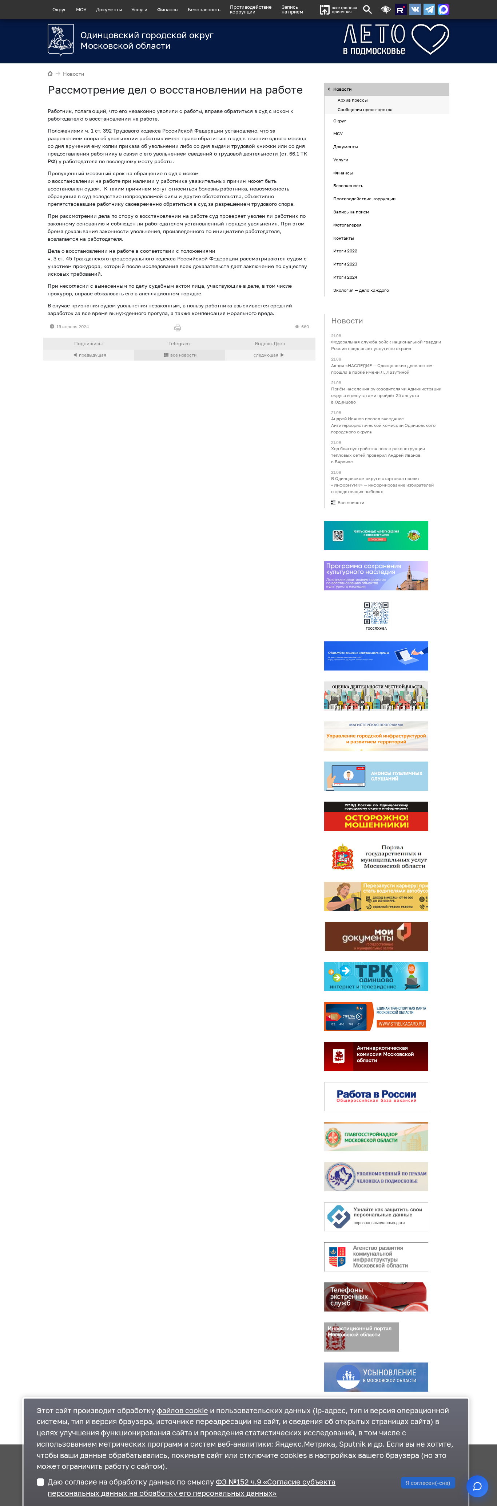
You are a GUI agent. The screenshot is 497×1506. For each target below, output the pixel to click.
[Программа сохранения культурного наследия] (376, 576)
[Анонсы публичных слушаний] (376, 776)
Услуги (139, 9)
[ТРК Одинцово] (376, 976)
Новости (73, 74)
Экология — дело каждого (361, 290)
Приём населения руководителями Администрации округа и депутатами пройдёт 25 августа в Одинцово (386, 395)
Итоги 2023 (345, 264)
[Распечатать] (179, 328)
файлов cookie (182, 1410)
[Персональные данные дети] (376, 1217)
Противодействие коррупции (364, 199)
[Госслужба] (376, 616)
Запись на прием (292, 9)
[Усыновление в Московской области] (376, 1377)
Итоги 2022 (345, 251)
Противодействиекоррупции (251, 9)
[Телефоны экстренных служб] (376, 1297)
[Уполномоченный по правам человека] (376, 1177)
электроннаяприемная (344, 9)
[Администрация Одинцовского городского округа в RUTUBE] (401, 9)
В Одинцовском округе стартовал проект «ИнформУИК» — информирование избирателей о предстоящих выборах (382, 485)
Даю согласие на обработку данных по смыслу (191, 1487)
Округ (59, 9)
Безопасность (204, 9)
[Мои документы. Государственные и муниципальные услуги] (376, 936)
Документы (109, 9)
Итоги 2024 (345, 277)
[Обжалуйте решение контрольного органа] (376, 656)
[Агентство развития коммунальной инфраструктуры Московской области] (376, 1257)
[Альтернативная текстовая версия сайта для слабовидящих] (385, 9)
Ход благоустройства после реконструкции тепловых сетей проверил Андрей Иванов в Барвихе (378, 455)
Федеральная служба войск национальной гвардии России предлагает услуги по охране (386, 345)
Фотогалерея (347, 225)
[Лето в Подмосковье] (369, 39)
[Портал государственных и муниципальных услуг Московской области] (376, 856)
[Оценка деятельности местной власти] (376, 696)
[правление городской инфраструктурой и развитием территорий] (376, 736)
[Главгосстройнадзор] (376, 1137)
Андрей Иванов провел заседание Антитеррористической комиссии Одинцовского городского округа (383, 425)
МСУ (81, 9)
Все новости (351, 503)
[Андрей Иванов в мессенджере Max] (443, 9)
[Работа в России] (376, 1097)
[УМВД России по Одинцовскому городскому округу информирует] (376, 816)
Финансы (167, 9)
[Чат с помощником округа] (477, 1486)
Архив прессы (353, 100)
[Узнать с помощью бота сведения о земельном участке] (376, 536)
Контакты (343, 238)
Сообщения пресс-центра (365, 109)
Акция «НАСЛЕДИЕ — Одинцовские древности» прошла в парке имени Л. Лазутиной (381, 369)
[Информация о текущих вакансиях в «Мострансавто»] (376, 896)
